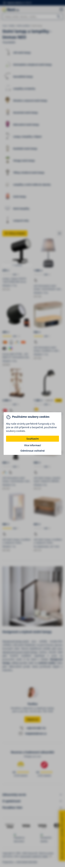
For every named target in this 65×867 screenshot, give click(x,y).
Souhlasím (32, 438)
